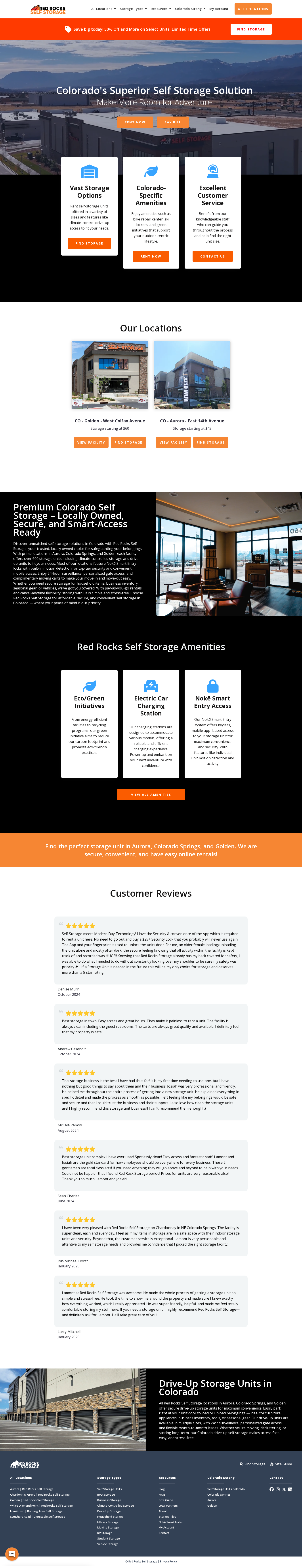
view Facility (91, 442)
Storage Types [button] (132, 8)
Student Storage (108, 1538)
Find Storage (251, 29)
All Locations (253, 9)
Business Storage (109, 1500)
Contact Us (212, 256)
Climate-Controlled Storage (115, 1506)
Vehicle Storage (108, 1544)
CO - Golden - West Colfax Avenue (110, 421)
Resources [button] (159, 8)
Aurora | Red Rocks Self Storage (32, 1489)
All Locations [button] (102, 8)
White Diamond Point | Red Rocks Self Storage (41, 1506)
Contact (164, 1533)
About (163, 1511)
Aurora (211, 1500)
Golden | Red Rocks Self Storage (32, 1500)
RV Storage (104, 1533)
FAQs (162, 1494)
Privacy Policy (168, 1561)
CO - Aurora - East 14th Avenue (192, 421)
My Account (218, 8)
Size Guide (166, 1500)
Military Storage (108, 1522)
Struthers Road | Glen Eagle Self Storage (37, 1517)
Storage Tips (167, 1517)
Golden (212, 1506)
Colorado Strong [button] (189, 8)
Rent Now (135, 122)
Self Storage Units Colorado (226, 1489)
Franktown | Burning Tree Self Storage (36, 1511)
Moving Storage (108, 1527)
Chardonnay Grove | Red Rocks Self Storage (40, 1494)
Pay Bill (172, 122)
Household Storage (110, 1517)
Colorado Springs (219, 1494)
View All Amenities (151, 794)
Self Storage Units (109, 1489)
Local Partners (168, 1506)
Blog (162, 1489)
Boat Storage (106, 1494)
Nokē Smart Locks (171, 1522)
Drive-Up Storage (109, 1511)
